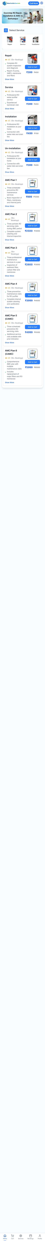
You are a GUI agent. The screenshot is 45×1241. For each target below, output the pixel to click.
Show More (9, 79)
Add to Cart (32, 67)
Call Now (34, 3)
